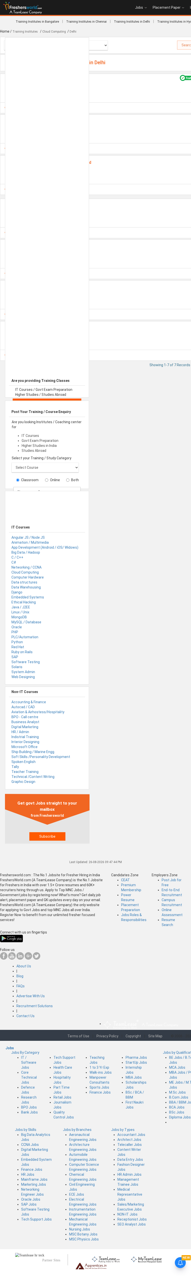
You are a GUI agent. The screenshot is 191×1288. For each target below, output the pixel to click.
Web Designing (23, 677)
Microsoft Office (24, 747)
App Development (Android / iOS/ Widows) (44, 547)
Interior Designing (25, 742)
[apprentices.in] (91, 1266)
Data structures (24, 582)
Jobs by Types (123, 1130)
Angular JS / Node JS (28, 537)
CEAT (125, 880)
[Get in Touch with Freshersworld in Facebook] (3, 958)
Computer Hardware (27, 577)
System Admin (23, 672)
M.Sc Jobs (177, 1092)
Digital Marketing (24, 727)
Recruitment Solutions (34, 1006)
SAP (14, 657)
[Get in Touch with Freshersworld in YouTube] (12, 958)
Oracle (16, 627)
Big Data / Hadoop (25, 552)
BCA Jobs (177, 1107)
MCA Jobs (177, 1067)
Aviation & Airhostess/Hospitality (37, 712)
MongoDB (19, 617)
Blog (19, 976)
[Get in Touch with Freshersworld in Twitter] (36, 958)
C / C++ (17, 557)
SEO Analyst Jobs (131, 1224)
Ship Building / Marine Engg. (33, 752)
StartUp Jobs (136, 1062)
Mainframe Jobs (34, 1179)
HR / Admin (20, 732)
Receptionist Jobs (132, 1219)
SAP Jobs (29, 1204)
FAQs (20, 986)
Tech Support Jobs (36, 1219)
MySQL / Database (26, 622)
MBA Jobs (134, 1077)
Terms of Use (78, 1036)
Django (16, 592)
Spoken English (23, 762)
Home (4, 31)
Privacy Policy (107, 1036)
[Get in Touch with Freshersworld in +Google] (28, 958)
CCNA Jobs (30, 1145)
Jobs (139, 7)
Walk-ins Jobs (101, 1072)
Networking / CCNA (26, 567)
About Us (23, 966)
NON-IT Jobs (127, 1214)
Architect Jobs (129, 1140)
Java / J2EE (20, 607)
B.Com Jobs (178, 1097)
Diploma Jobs (180, 1117)
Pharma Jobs (136, 1057)
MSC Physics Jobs (84, 1239)
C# (13, 562)
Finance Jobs (100, 1092)
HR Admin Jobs (129, 1174)
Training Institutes (25, 31)
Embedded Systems (27, 597)
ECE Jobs (76, 1194)
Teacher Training (25, 772)
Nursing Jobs (79, 1229)
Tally (15, 767)
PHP (14, 632)
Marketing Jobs (33, 1184)
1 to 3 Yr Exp (99, 1067)
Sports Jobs (99, 1087)
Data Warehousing (26, 587)
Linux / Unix (20, 612)
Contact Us (25, 1016)
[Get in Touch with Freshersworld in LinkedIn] (20, 958)
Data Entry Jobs (130, 1160)
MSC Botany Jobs (83, 1234)
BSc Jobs (176, 1112)
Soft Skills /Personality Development (40, 757)
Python (17, 642)
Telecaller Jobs (129, 1145)
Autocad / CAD (23, 707)
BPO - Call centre (24, 717)
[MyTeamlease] (146, 1259)
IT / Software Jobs (28, 1062)
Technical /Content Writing (32, 777)
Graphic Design (23, 782)
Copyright (133, 1036)
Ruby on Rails (22, 652)
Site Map (155, 1036)
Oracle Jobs (30, 1199)
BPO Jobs (29, 1107)
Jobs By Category (25, 1052)
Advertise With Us (30, 996)
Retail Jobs (62, 1097)
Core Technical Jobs (29, 1077)
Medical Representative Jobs (129, 1194)
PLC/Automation (24, 637)
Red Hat (17, 647)
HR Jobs (27, 1174)
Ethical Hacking (23, 602)
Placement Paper (167, 7)
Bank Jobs (29, 1112)
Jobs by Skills (25, 1130)
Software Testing (25, 662)
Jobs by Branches (77, 1130)
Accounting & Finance (28, 702)
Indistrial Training (25, 737)
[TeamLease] (106, 1259)
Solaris (16, 667)
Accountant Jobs (131, 1135)
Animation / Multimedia (30, 542)
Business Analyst (25, 722)
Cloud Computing (25, 572)
